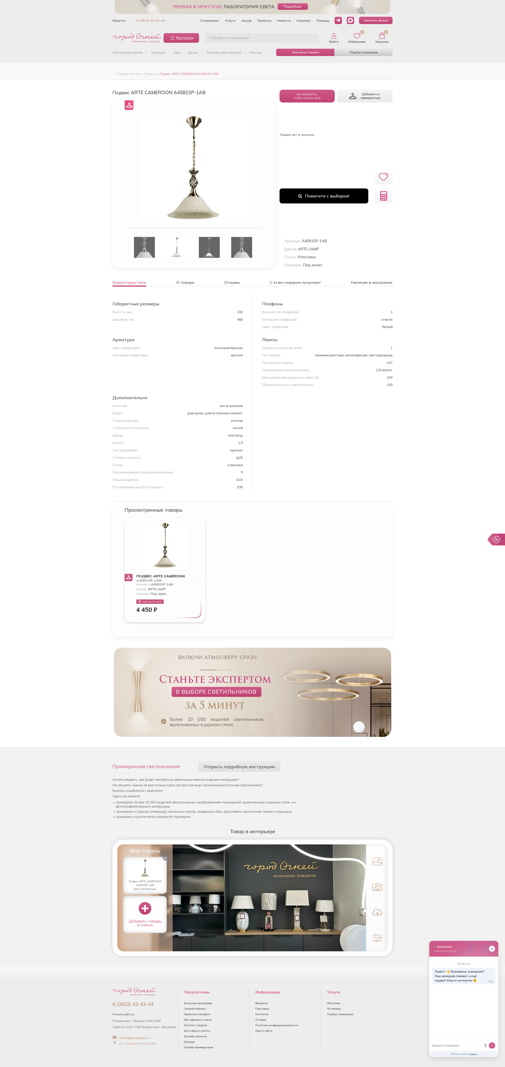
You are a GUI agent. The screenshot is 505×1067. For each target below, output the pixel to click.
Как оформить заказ (198, 1019)
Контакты (261, 1014)
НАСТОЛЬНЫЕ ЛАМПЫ (127, 52)
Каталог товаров (195, 1025)
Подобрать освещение (229, 37)
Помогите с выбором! (327, 195)
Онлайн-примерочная (198, 1047)
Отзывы (260, 1019)
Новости (284, 20)
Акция (246, 20)
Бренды (189, 1042)
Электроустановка (305, 52)
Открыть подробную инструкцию (239, 766)
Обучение (333, 1003)
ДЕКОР (193, 52)
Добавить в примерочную (371, 96)
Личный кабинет (195, 1008)
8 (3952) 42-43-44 (151, 20)
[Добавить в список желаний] (384, 176)
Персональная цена (152, 601)
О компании (209, 20)
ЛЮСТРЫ (255, 52)
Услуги (230, 20)
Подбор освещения (364, 52)
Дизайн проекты (195, 1036)
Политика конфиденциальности (276, 1025)
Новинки (303, 20)
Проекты (264, 20)
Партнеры (262, 1008)
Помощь (323, 20)
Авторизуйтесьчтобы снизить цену (307, 96)
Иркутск (119, 20)
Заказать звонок (376, 20)
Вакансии (261, 1003)
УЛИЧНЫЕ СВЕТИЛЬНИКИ (223, 52)
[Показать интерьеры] (376, 861)
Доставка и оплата (197, 1031)
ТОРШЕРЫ (158, 52)
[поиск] (311, 38)
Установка (334, 1008)
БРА (177, 52)
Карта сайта (263, 1031)
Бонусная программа (198, 1003)
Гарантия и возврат (197, 1014)
